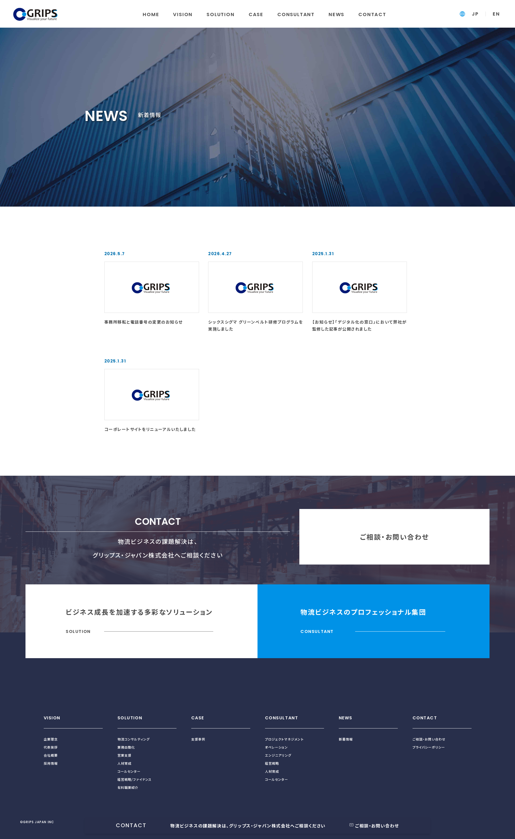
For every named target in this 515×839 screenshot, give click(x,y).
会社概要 (51, 755)
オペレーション (276, 747)
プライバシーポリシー (429, 747)
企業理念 (51, 739)
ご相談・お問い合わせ (394, 536)
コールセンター (129, 771)
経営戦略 (272, 763)
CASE (197, 718)
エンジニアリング (278, 755)
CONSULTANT (281, 718)
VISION (52, 718)
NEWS (345, 718)
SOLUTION (129, 718)
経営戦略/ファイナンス (134, 779)
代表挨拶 (51, 747)
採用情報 (51, 763)
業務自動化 (126, 747)
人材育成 (124, 763)
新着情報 (346, 739)
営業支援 (124, 755)
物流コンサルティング (133, 739)
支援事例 (198, 739)
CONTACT (425, 718)
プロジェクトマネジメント (284, 739)
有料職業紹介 (128, 787)
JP (475, 13)
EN (496, 13)
